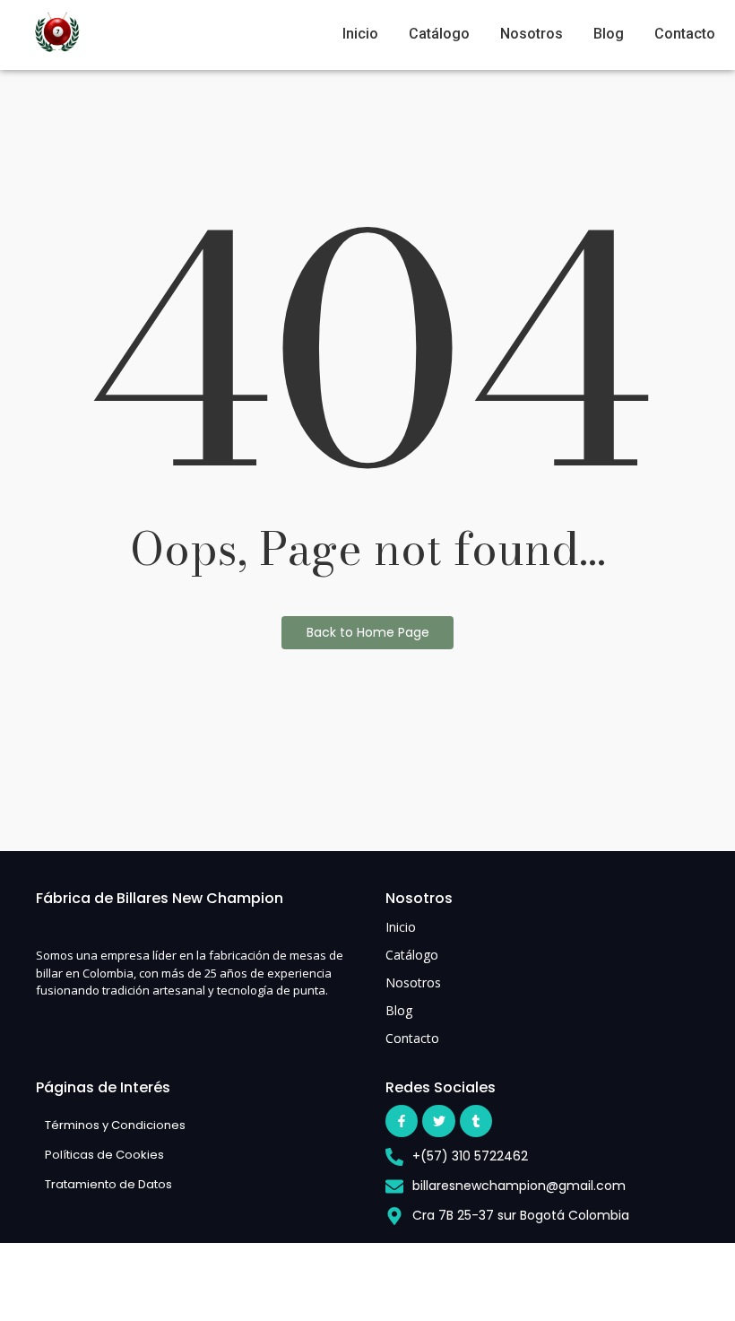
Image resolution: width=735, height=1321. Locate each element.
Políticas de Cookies (104, 1154)
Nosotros (531, 33)
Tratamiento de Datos (108, 1184)
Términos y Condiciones (115, 1125)
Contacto (684, 33)
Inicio (360, 33)
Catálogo (439, 33)
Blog (608, 33)
